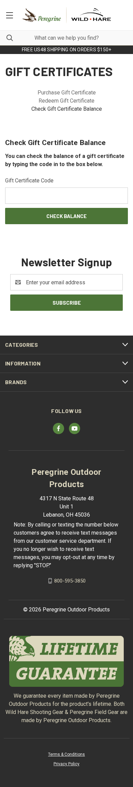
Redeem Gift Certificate (66, 100)
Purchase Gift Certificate (67, 92)
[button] (67, 661)
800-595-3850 (70, 581)
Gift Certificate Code (29, 180)
